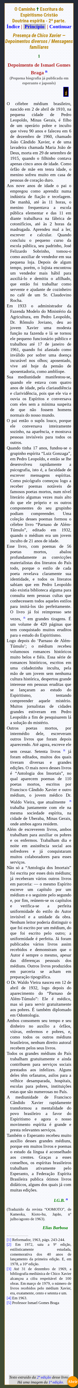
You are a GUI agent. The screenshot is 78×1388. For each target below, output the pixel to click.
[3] (9, 1269)
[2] (9, 1244)
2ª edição (44, 1377)
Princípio (34, 26)
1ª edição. (56, 1382)
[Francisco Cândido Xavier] (66, 95)
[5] (9, 1303)
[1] (9, 1240)
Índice (13, 26)
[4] (9, 1298)
